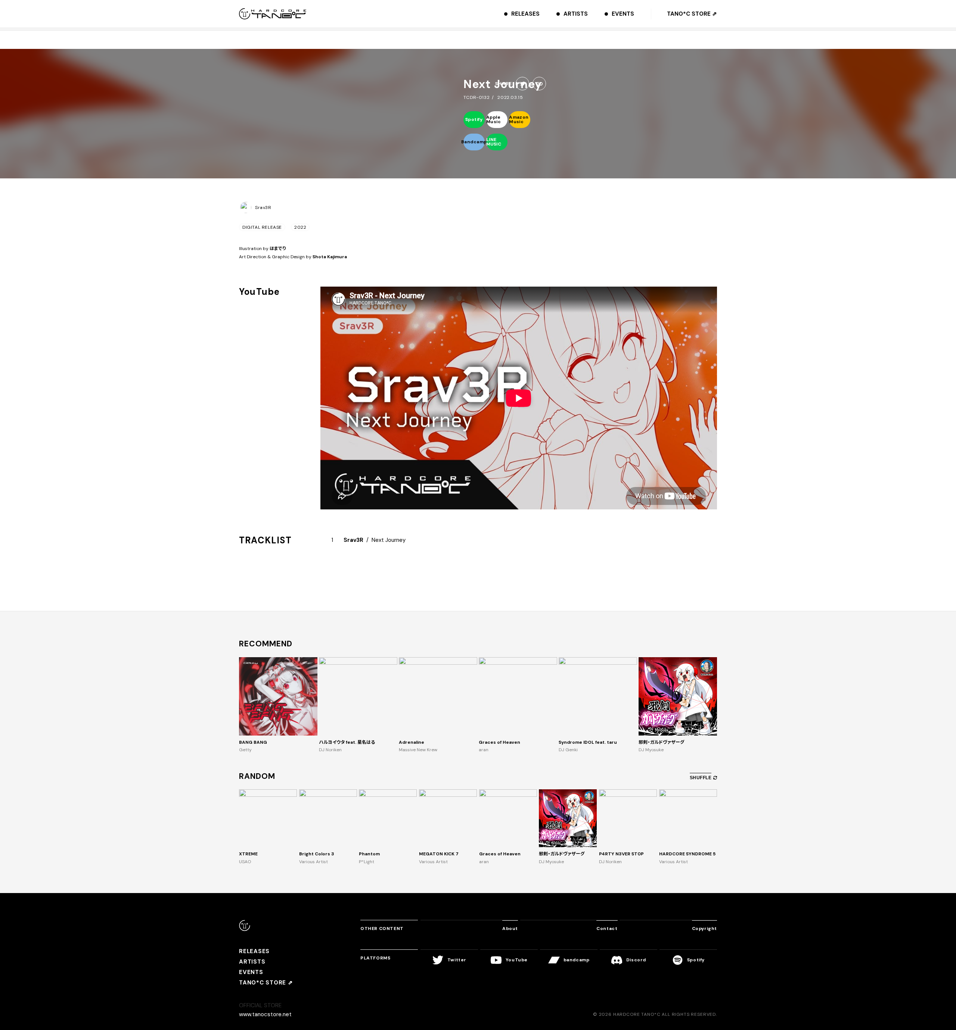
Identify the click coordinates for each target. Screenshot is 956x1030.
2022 (300, 227)
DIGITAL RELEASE (262, 227)
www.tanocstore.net (265, 1014)
